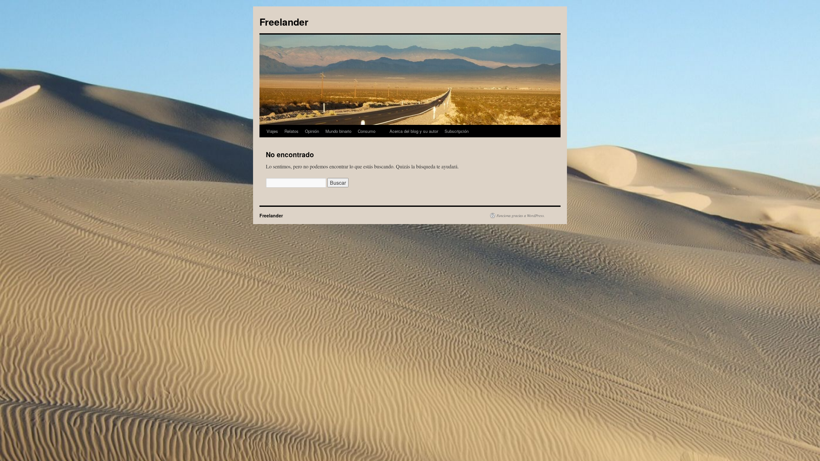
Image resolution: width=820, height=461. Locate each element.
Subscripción (457, 131)
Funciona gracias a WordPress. (520, 215)
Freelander (283, 21)
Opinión (312, 131)
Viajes (272, 131)
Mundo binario (338, 131)
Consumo (366, 131)
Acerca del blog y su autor (414, 131)
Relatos (291, 131)
